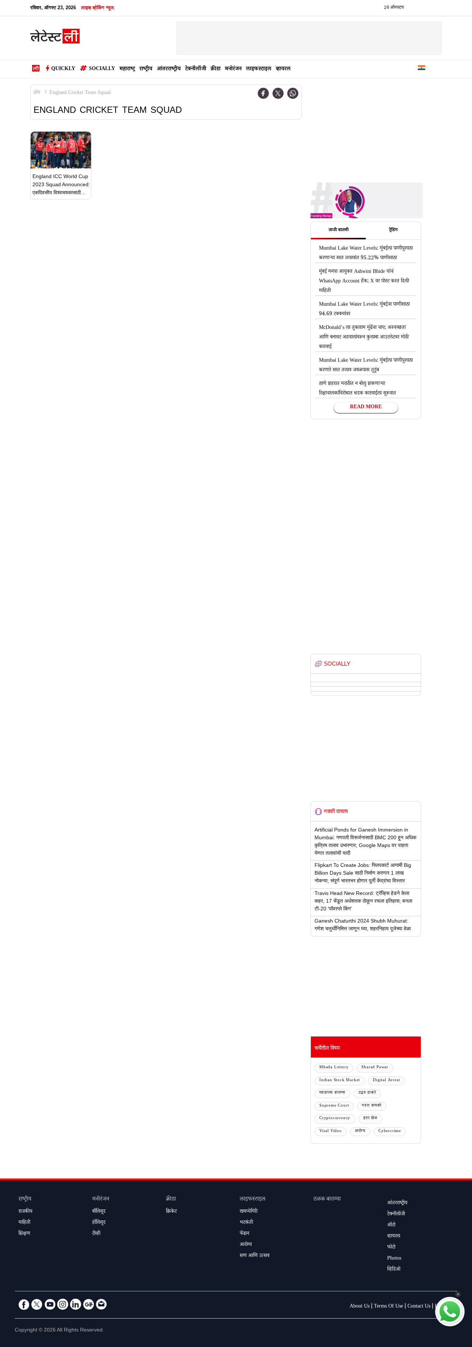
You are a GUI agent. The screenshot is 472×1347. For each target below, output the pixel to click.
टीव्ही (96, 1234)
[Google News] (88, 1304)
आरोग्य (360, 1131)
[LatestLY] (55, 38)
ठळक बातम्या (327, 1199)
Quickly (63, 69)
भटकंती (246, 1223)
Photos (394, 1259)
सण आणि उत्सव (255, 1256)
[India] (421, 69)
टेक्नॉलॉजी (195, 69)
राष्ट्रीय (145, 69)
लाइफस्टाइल (258, 69)
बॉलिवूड (98, 1212)
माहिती (24, 1223)
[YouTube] (49, 1304)
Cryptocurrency (334, 1118)
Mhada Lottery (333, 1068)
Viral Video (330, 1131)
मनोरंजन (233, 69)
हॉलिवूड (98, 1223)
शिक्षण (24, 1234)
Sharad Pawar (374, 1068)
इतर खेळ (370, 1118)
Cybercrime (389, 1131)
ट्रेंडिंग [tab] (393, 230)
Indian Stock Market (339, 1080)
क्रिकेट (171, 1212)
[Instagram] (62, 1304)
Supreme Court (334, 1106)
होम (37, 93)
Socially (102, 69)
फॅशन (244, 1234)
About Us (359, 1307)
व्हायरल (283, 69)
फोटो (391, 1248)
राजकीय (25, 1212)
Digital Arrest (386, 1080)
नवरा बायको (372, 1106)
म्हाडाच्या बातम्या (332, 1093)
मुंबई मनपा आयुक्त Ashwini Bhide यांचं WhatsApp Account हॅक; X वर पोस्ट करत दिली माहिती (364, 281)
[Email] (101, 1304)
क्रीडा (216, 69)
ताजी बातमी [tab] (338, 230)
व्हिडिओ (393, 1270)
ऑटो (391, 1226)
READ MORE (366, 407)
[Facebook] (263, 93)
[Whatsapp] (292, 93)
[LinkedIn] (75, 1304)
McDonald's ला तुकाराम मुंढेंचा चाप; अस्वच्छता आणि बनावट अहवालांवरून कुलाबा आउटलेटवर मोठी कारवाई (364, 337)
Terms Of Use (388, 1307)
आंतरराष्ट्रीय (169, 69)
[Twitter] (278, 93)
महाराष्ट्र (127, 69)
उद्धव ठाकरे (367, 1093)
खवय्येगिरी (248, 1212)
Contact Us (418, 1307)
